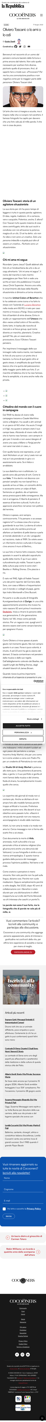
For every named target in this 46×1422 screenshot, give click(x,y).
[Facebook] (16, 46)
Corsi (23, 1311)
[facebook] (17, 1354)
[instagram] (22, 1354)
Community (23, 1308)
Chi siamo (23, 1327)
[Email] (29, 46)
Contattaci (23, 1330)
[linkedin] (28, 1354)
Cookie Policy (23, 1344)
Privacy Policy (34, 1208)
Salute (23, 1319)
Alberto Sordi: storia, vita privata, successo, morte (23, 1075)
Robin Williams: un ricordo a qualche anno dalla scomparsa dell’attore (19, 1252)
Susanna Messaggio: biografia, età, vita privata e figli (21, 1101)
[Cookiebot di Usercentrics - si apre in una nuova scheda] (33, 681)
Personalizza (22, 732)
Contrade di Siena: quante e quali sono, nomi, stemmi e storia (21, 1050)
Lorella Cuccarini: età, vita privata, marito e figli (22, 1126)
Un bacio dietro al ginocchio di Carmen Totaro (26, 1237)
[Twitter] (20, 46)
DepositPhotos (23, 1383)
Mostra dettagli (33, 719)
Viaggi (23, 1314)
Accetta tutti (23, 726)
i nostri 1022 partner (15, 693)
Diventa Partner (23, 1336)
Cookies (19, 1378)
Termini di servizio (24, 1368)
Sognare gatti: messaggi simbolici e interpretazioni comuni (19, 1021)
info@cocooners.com (23, 1389)
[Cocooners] (22, 15)
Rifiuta (23, 739)
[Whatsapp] (24, 46)
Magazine (23, 1322)
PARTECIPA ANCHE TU (23, 952)
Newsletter (23, 1333)
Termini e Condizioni (23, 1347)
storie (6, 25)
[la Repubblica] (13, 6)
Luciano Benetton (32, 304)
